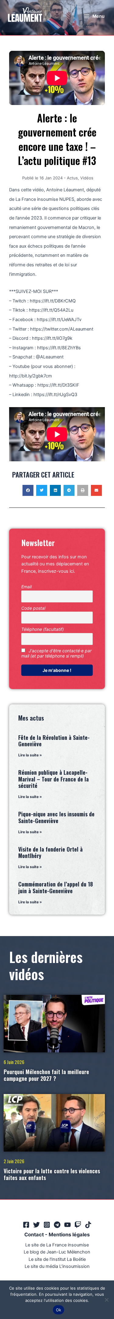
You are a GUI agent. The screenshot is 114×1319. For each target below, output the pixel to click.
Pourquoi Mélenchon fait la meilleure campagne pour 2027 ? (46, 1075)
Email (26, 586)
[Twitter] (36, 1224)
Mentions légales (69, 1234)
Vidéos (86, 177)
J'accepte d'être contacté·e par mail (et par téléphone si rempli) (56, 653)
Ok (58, 1309)
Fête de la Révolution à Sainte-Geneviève (54, 740)
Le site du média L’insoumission (57, 1266)
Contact (34, 1234)
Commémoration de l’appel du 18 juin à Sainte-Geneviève (55, 887)
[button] (27, 490)
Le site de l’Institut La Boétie (57, 1259)
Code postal (33, 608)
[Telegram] (57, 1224)
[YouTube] (67, 1224)
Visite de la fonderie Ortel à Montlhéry (50, 852)
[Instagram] (46, 1224)
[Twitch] (77, 1224)
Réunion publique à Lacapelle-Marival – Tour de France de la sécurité (53, 778)
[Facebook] (26, 1224)
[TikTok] (88, 1224)
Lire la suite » (30, 755)
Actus (72, 177)
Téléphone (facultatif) (42, 629)
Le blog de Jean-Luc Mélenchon (57, 1252)
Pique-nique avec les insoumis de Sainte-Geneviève (56, 817)
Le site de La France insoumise (57, 1245)
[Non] (106, 1300)
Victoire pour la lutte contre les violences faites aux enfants (52, 1174)
